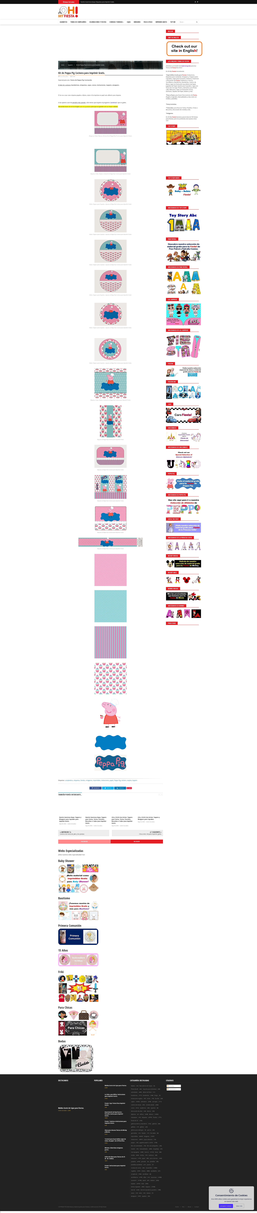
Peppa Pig (117, 780)
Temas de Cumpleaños (78, 22)
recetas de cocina (136, 1168)
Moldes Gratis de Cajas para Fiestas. (71, 1108)
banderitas (146, 1095)
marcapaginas (135, 1152)
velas (140, 1193)
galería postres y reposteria (139, 1124)
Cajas (129, 22)
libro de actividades (136, 1146)
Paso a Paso (148, 22)
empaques (134, 1117)
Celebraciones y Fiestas (97, 22)
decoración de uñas (136, 1111)
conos (133, 1108)
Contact (196, 1207)
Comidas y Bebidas (116, 22)
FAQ (183, 1207)
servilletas (145, 1174)
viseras (148, 1193)
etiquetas (77, 780)
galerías (154, 1124)
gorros (149, 1130)
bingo (156, 1095)
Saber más (239, 1206)
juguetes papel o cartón (146, 1142)
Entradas (171, 1086)
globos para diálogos (137, 1130)
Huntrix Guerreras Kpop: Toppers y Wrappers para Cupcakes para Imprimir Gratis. (106, 2)
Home (177, 1207)
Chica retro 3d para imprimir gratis (150, 834)
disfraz (142, 1114)
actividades (134, 1092)
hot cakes (153, 1133)
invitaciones (105, 780)
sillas (144, 1177)
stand (144, 1180)
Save (130, 788)
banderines (134, 1095)
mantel (133, 1149)
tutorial (133, 1190)
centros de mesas (136, 1105)
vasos (132, 1193)
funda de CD (134, 1120)
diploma (133, 1114)
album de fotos (147, 1092)
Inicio (63, 65)
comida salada (150, 1105)
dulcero (151, 1114)
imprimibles (96, 780)
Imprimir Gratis (161, 22)
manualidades (144, 1149)
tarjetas (133, 1183)
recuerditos (149, 1168)
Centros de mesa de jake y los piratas (72, 834)
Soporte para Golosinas (150, 1089)
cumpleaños (69, 780)
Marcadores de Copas (145, 1086)
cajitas (133, 1101)
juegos (133, 1142)
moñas (142, 1155)
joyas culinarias (148, 1139)
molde (133, 1155)
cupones (153, 1108)
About (189, 1207)
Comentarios (172, 1089)
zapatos (144, 1196)
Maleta (133, 1086)
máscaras (134, 1158)
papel (111, 780)
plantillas (152, 1161)
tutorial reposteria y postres (148, 1190)
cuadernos (143, 1108)
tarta (142, 1183)
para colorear (154, 1158)
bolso (148, 1098)
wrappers (134, 1196)
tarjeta (129, 780)
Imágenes (137, 22)
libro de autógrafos (152, 1146)
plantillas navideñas (136, 1165)
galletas (133, 1127)
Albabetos (63, 22)
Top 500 (172, 22)
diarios (149, 1111)
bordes (157, 1098)
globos (142, 1127)
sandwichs (154, 1171)
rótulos (143, 1171)
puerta (149, 1165)
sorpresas (154, 1177)
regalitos (133, 1171)
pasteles (133, 1161)
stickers (123, 780)
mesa (156, 1152)
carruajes (154, 1101)
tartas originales (135, 1187)
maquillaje (156, 1149)
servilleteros (134, 1177)
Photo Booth (134, 1089)
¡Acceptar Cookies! (226, 1206)
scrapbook (134, 1174)
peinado (143, 1161)
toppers (70, 65)
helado (144, 1133)
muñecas (151, 1155)
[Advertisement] (110, 44)
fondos (83, 780)
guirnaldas (134, 1133)
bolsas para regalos (136, 1098)
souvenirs (134, 1180)
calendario (144, 1101)
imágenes (89, 780)
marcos (146, 1152)
